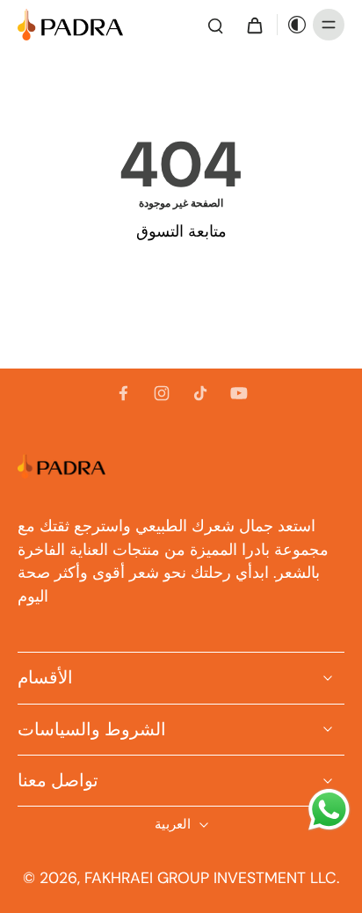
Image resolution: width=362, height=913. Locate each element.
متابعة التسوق (181, 231)
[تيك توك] (200, 393)
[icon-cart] (254, 24)
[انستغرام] (161, 393)
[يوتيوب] (239, 393)
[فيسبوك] (123, 393)
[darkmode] (293, 24)
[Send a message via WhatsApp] (329, 809)
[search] (215, 24)
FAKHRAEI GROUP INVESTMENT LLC (210, 877)
